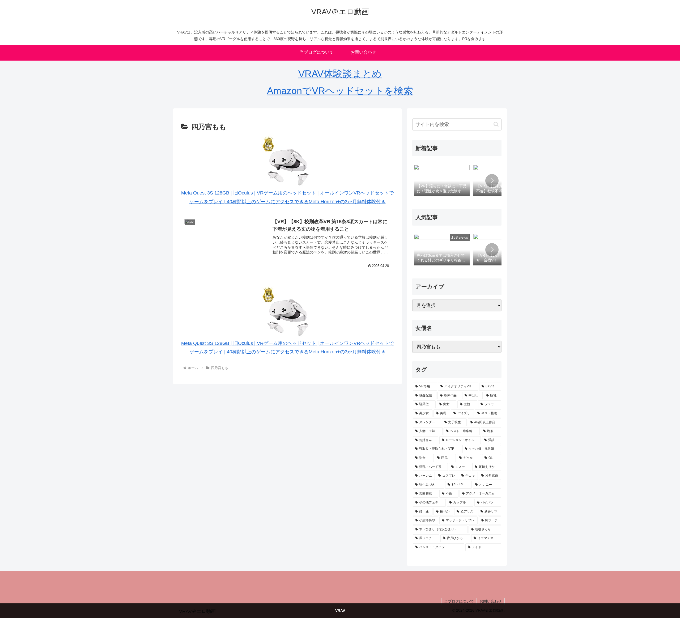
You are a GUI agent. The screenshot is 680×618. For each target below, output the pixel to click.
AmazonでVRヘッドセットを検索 (340, 90)
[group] (442, 181)
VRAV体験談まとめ (340, 73)
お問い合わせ (490, 601)
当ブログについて (459, 601)
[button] (496, 124)
